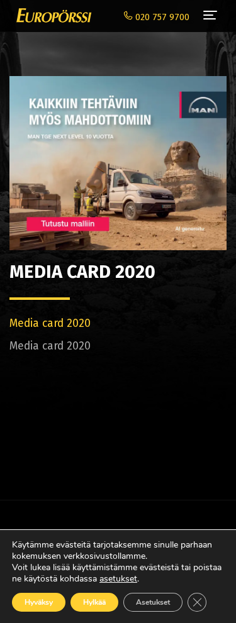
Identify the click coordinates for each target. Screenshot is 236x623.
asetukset (118, 579)
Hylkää (94, 602)
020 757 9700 (161, 17)
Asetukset (153, 602)
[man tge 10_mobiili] (118, 156)
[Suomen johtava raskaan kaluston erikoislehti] (50, 15)
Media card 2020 (50, 323)
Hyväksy (39, 602)
